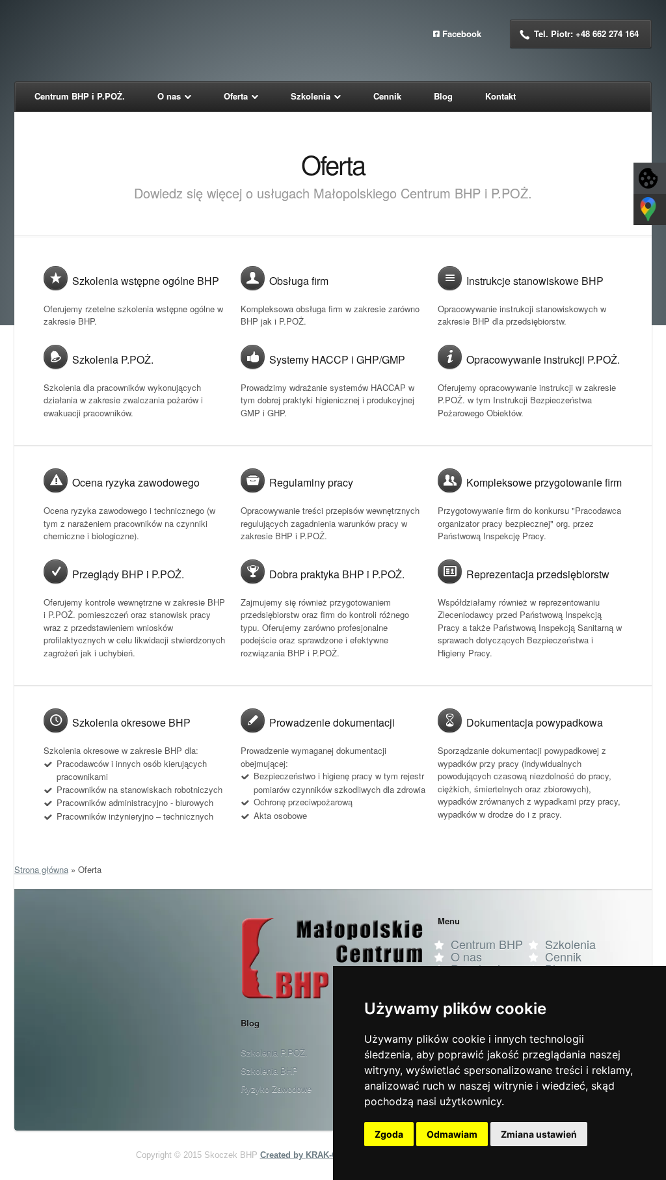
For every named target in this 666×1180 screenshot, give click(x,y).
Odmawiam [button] (452, 1134)
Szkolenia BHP (269, 1070)
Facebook (461, 33)
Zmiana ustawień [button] (539, 1134)
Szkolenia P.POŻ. (274, 1052)
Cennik (563, 956)
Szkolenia (570, 943)
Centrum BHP (487, 943)
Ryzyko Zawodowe (276, 1088)
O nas (466, 956)
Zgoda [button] (389, 1134)
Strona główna (41, 869)
